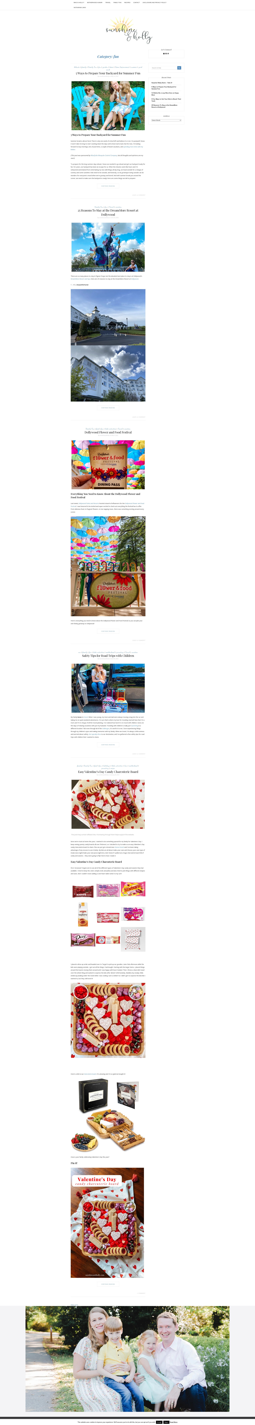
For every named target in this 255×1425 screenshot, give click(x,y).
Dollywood (134, 279)
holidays (106, 766)
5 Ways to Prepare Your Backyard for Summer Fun (108, 73)
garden (105, 67)
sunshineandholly (104, 76)
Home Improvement (122, 67)
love (125, 766)
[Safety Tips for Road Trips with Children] (108, 688)
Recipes (127, 2)
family (83, 67)
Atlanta (77, 67)
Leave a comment (138, 195)
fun (100, 67)
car (79, 652)
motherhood (110, 652)
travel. (86, 717)
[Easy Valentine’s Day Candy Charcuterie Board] (108, 804)
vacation (118, 207)
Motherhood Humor (94, 2)
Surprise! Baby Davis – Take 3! (162, 83)
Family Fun (117, 2)
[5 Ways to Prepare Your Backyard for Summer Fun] (108, 105)
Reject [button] (166, 1422)
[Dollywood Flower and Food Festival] (108, 464)
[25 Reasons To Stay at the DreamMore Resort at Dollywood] (108, 247)
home (111, 67)
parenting (120, 652)
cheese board (119, 847)
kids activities (110, 429)
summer (134, 67)
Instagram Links (80, 7)
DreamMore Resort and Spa (80, 279)
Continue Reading (108, 186)
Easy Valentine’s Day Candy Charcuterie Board (108, 772)
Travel (108, 2)
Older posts (74, 1305)
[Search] (179, 68)
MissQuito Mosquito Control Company (104, 155)
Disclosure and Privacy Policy (154, 2)
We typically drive (95, 734)
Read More (173, 1422)
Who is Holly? (79, 2)
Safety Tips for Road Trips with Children (108, 656)
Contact (136, 2)
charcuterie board (90, 1074)
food (97, 429)
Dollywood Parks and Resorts (89, 503)
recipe (112, 768)
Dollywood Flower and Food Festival (108, 432)
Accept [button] (159, 1422)
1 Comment (141, 1293)
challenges (105, 728)
